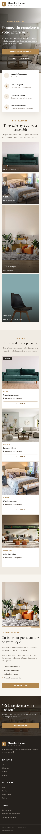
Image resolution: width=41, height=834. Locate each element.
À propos (5, 775)
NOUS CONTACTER (20, 725)
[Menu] (37, 4)
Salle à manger (7, 794)
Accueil (4, 764)
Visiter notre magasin (9, 817)
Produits (4, 771)
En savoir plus (20, 403)
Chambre (5, 791)
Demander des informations (11, 814)
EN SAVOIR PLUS (20, 685)
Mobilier (4, 798)
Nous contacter (7, 810)
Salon (3, 787)
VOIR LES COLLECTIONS (21, 58)
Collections (5, 768)
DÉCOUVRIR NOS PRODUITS (20, 52)
